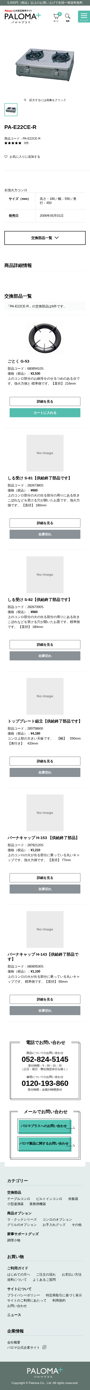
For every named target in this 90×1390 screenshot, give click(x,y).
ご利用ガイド (17, 1268)
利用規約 (59, 1300)
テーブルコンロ (18, 1199)
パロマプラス (45, 1373)
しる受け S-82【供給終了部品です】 (40, 599)
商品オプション (19, 1213)
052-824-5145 (45, 1059)
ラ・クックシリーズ (22, 1219)
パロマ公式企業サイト (23, 1347)
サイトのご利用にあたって (27, 1300)
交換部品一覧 (41, 238)
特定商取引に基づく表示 (64, 1295)
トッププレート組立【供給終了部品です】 (45, 721)
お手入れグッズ (54, 1224)
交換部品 (14, 1192)
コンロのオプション (57, 1219)
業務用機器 (37, 1204)
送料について (17, 1279)
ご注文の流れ (46, 1274)
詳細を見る (45, 401)
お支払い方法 (71, 1274)
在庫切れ (45, 534)
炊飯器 (73, 1199)
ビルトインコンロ (49, 1199)
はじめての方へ (18, 1274)
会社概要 (13, 1342)
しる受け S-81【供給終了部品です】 (40, 478)
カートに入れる (45, 412)
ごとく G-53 (18, 361)
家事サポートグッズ (23, 1234)
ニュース (14, 1315)
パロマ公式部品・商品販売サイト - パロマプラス (23, 17)
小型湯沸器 (15, 1204)
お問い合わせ (17, 1306)
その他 (76, 1224)
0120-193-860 (45, 1083)
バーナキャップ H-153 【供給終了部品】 (44, 838)
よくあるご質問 (44, 1279)
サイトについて (19, 1289)
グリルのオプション (22, 1224)
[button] (22, 156)
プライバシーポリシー (23, 1295)
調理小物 (13, 1240)
